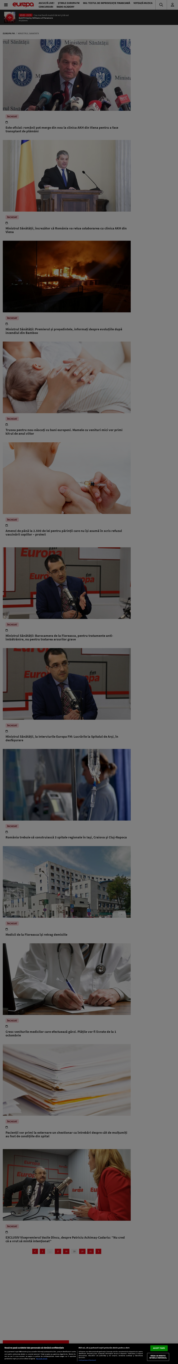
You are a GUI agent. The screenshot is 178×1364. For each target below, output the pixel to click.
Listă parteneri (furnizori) (87, 1360)
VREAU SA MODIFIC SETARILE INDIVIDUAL (158, 1357)
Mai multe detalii (41, 1359)
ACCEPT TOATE (159, 1348)
